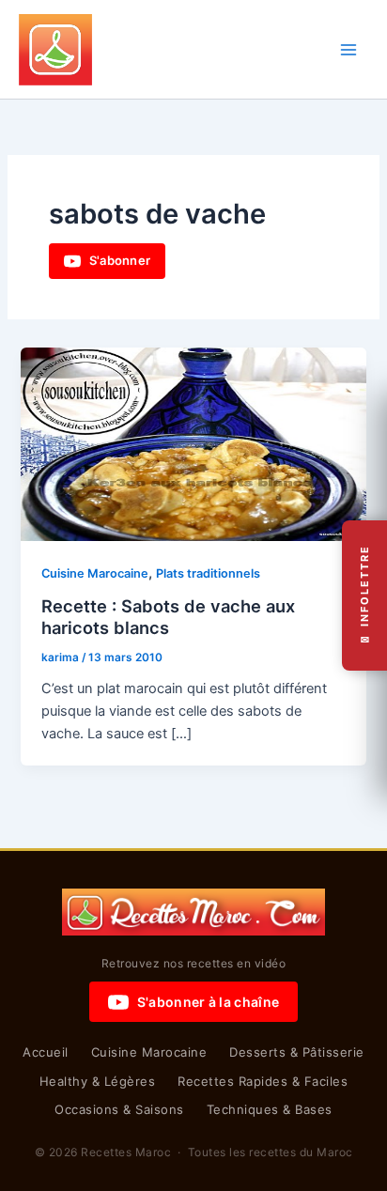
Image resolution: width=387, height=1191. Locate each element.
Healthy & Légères (97, 1081)
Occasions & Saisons (119, 1109)
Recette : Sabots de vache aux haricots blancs (168, 617)
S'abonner (120, 260)
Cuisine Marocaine (94, 573)
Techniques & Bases (270, 1109)
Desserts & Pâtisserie (296, 1052)
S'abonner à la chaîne (208, 1002)
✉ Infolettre (364, 596)
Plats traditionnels (208, 573)
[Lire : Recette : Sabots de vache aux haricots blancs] (193, 443)
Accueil (46, 1052)
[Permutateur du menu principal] (348, 50)
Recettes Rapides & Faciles (263, 1081)
